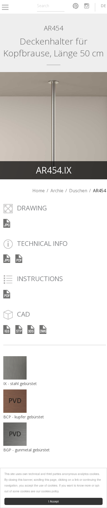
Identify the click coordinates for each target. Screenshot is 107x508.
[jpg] (6, 258)
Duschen (78, 191)
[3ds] (30, 329)
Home (38, 191)
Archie (56, 191)
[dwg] (43, 329)
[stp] (18, 329)
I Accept (53, 501)
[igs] (6, 329)
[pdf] (18, 258)
